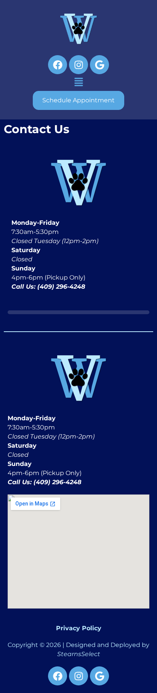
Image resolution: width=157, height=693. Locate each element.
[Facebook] (57, 64)
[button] (78, 82)
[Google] (99, 64)
